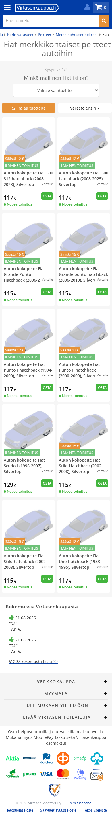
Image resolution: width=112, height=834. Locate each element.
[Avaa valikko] (5, 7)
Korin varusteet (20, 34)
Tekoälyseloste (95, 810)
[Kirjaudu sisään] (86, 7)
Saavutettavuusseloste (58, 810)
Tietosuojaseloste (19, 810)
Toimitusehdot (79, 803)
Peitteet (44, 34)
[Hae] (104, 21)
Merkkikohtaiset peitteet (77, 34)
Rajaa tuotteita (30, 108)
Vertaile (47, 184)
